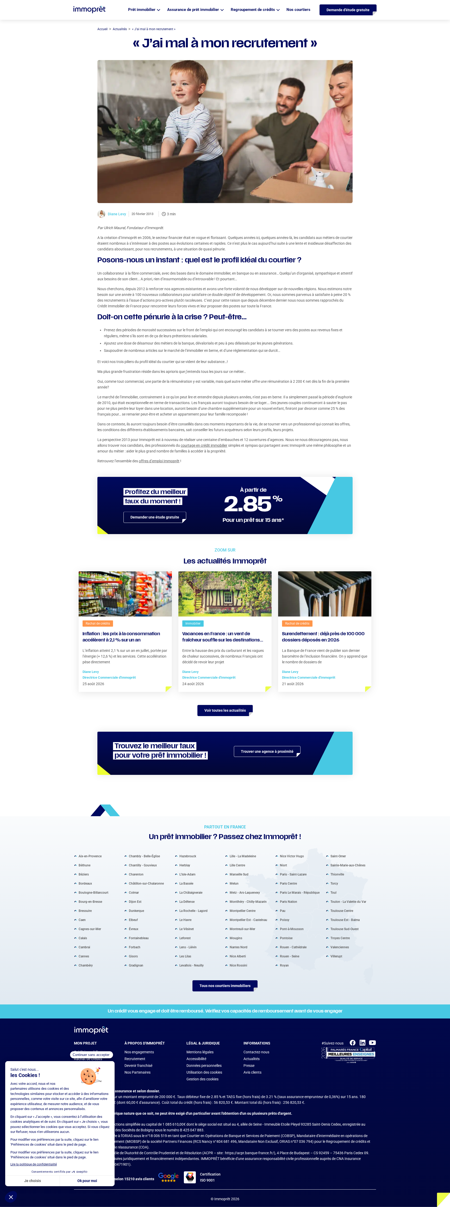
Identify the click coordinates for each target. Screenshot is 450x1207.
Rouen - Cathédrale (293, 947)
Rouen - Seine (289, 956)
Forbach (134, 947)
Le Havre (185, 920)
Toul (333, 892)
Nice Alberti (238, 956)
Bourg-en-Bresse (90, 901)
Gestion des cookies (202, 1079)
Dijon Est (135, 901)
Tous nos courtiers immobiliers (225, 986)
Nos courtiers (298, 9)
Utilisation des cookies (204, 1072)
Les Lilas (185, 956)
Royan (284, 965)
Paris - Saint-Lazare (293, 874)
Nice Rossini (238, 965)
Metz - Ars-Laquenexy (245, 892)
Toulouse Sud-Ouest (344, 929)
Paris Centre (288, 883)
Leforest (185, 938)
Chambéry (86, 965)
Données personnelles (204, 1065)
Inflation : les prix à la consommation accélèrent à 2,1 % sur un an (121, 637)
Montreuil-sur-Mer (242, 929)
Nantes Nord (238, 947)
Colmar (134, 892)
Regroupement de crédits (253, 9)
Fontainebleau (139, 938)
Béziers (84, 874)
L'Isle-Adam (187, 874)
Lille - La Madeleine (243, 856)
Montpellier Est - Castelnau (248, 920)
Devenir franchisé (138, 1065)
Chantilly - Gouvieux (143, 865)
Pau (282, 910)
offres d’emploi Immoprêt (159, 461)
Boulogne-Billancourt (93, 892)
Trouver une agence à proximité (267, 751)
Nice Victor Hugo (292, 856)
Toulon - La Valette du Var (348, 901)
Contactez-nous (256, 1052)
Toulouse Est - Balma (345, 920)
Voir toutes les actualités (225, 710)
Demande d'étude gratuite (348, 10)
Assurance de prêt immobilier (193, 9)
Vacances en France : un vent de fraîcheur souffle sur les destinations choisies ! (221, 638)
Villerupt (336, 956)
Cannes (84, 956)
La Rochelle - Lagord (193, 910)
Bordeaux (85, 883)
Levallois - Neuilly (191, 965)
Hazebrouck (187, 856)
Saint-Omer (338, 856)
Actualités (251, 1059)
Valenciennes (339, 947)
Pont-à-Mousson (292, 929)
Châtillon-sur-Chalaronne (146, 883)
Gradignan (136, 965)
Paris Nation (288, 901)
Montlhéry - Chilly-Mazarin (248, 901)
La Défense (187, 901)
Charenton (136, 874)
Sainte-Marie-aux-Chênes (347, 865)
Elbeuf (133, 920)
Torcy (334, 883)
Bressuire (85, 910)
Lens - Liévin (188, 947)
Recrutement (134, 1059)
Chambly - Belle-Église (144, 856)
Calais (83, 938)
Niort (283, 865)
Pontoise (286, 938)
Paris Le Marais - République (300, 892)
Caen (82, 920)
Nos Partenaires (137, 1072)
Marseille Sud (239, 874)
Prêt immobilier (141, 9)
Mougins (236, 938)
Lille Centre (237, 865)
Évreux (133, 929)
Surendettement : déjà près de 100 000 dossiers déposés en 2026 (323, 637)
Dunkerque (136, 910)
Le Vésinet (186, 929)
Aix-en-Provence (90, 856)
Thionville (337, 874)
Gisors (133, 956)
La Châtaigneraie (190, 892)
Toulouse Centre (341, 910)
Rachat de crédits (88, 1059)
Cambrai (84, 947)
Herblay (184, 865)
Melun (234, 883)
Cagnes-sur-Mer (90, 929)
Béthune (84, 865)
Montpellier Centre (242, 910)
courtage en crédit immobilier (204, 445)
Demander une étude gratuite (154, 517)
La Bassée (186, 883)
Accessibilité (196, 1059)
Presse (248, 1065)
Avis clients (252, 1072)
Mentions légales (200, 1052)
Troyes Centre (340, 938)
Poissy (284, 920)
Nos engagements (139, 1052)
